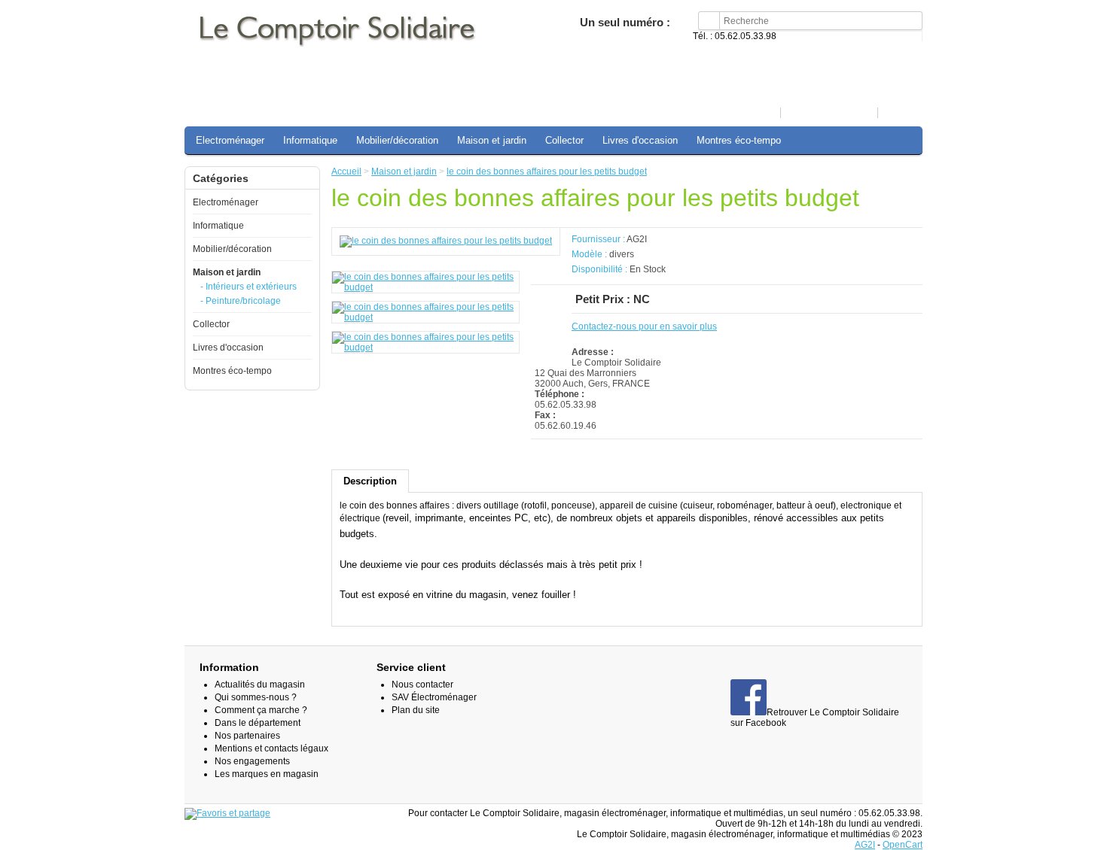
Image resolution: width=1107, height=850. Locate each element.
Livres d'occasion (640, 140)
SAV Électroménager (434, 697)
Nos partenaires (247, 735)
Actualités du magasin (260, 684)
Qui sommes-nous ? (256, 697)
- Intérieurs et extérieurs (248, 286)
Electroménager (230, 140)
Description (370, 481)
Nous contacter (422, 684)
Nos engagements (252, 761)
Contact (899, 113)
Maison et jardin (491, 140)
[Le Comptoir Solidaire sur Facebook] (748, 712)
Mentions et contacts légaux (271, 748)
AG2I (637, 239)
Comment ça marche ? (261, 710)
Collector (564, 140)
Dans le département (257, 723)
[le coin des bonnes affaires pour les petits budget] (446, 240)
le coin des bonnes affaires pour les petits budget (547, 171)
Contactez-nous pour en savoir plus (644, 326)
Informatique (310, 140)
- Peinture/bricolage (240, 301)
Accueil (759, 113)
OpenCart (902, 844)
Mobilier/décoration (397, 140)
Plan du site (416, 710)
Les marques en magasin (267, 774)
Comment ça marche (828, 113)
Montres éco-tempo (739, 140)
